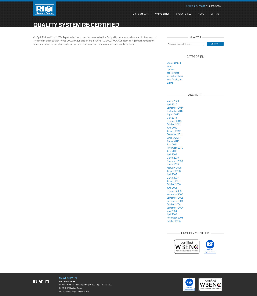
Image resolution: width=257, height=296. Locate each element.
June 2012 (172, 127)
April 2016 (172, 104)
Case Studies (183, 13)
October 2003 (174, 221)
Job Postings (173, 72)
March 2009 (173, 157)
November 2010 (175, 147)
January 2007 (174, 181)
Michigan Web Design (67, 291)
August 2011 (173, 140)
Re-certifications (175, 75)
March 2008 (173, 164)
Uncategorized (174, 62)
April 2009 (172, 154)
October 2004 (174, 204)
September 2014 (175, 107)
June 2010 (172, 150)
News (201, 13)
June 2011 (172, 144)
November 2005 (175, 194)
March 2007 (173, 177)
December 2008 (175, 161)
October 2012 (174, 124)
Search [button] (215, 44)
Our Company (141, 13)
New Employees (174, 79)
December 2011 (175, 134)
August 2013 (173, 114)
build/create (84, 291)
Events (170, 82)
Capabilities (162, 13)
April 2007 (172, 174)
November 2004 (175, 200)
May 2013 (172, 117)
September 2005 (175, 197)
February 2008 (174, 167)
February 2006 (174, 190)
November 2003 (175, 217)
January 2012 (174, 131)
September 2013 (175, 110)
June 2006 (172, 187)
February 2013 (174, 121)
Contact (216, 13)
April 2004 (172, 214)
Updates (171, 69)
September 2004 (175, 207)
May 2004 (172, 211)
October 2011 (174, 137)
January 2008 (174, 171)
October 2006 (174, 184)
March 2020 (173, 100)
